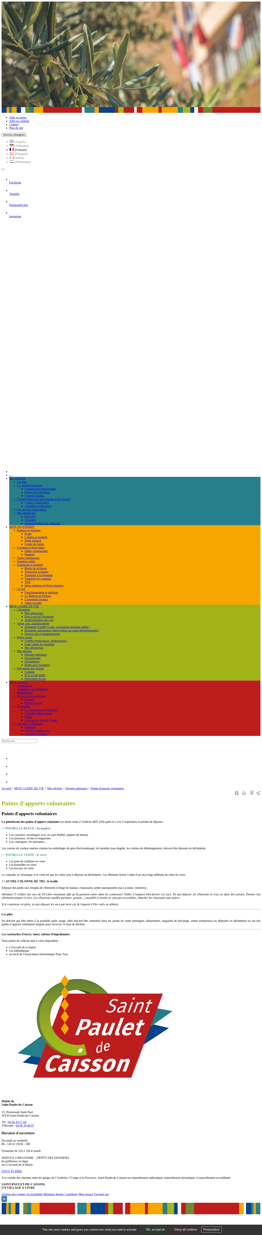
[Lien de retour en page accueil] (134, 471)
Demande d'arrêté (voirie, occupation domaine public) (57, 627)
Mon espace (85, 1194)
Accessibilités (34, 1194)
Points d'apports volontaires (107, 788)
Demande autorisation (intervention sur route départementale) (61, 630)
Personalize (211, 1229)
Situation (30, 727)
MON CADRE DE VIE (29, 788)
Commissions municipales (40, 488)
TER (27, 582)
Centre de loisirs (34, 544)
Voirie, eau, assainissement (33, 623)
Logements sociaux (36, 599)
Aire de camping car (37, 730)
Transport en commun (38, 578)
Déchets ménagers (36, 654)
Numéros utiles (26, 561)
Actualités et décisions (38, 506)
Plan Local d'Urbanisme (39, 616)
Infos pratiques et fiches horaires (44, 585)
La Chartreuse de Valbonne (41, 710)
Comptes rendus (34, 495)
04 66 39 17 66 (17, 1122)
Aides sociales (33, 602)
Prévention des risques (30, 668)
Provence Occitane (36, 734)
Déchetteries (32, 661)
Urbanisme (23, 609)
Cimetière (30, 520)
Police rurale (24, 637)
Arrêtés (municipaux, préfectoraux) (46, 640)
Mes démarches (26, 513)
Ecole (28, 533)
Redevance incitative (37, 665)
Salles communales (36, 551)
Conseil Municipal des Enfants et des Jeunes (43, 499)
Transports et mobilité (30, 564)
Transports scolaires (36, 571)
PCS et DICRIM (35, 675)
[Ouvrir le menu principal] (3, 169)
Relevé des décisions (37, 492)
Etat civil (30, 516)
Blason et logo (33, 703)
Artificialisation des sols (39, 620)
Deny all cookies (185, 1229)
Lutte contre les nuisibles (39, 644)
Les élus (22, 482)
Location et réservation (30, 547)
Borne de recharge (36, 568)
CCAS (21, 589)
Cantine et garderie (36, 537)
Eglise (28, 716)
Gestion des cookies (14, 1194)
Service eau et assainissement (42, 634)
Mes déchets (24, 651)
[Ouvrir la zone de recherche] (10, 476)
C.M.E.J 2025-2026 (37, 502)
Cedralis (30, 672)
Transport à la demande (39, 575)
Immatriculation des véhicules (42, 523)
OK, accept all (155, 1229)
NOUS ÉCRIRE (12, 1171)
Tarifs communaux (28, 558)
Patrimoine (23, 706)
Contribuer (71, 1194)
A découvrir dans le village (41, 720)
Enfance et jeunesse (29, 530)
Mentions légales (54, 1194)
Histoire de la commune (31, 696)
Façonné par (101, 1194)
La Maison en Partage (38, 596)
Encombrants (32, 658)
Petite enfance (33, 540)
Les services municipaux (32, 509)
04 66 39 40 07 (25, 1125)
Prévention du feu (35, 678)
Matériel (30, 554)
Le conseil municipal (29, 485)
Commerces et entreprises (32, 689)
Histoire (29, 699)
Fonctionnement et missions (41, 592)
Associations (24, 685)
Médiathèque (25, 692)
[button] (252, 793)
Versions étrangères (14, 134)
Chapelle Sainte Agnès (38, 713)
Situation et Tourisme (30, 723)
